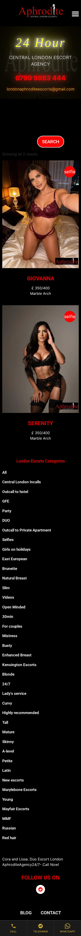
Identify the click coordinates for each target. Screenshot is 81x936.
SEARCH (50, 141)
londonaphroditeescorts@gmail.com (40, 89)
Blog (26, 912)
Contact (51, 912)
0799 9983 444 (40, 78)
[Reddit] (40, 889)
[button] (75, 13)
